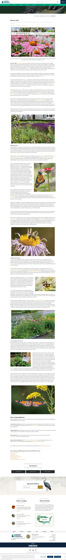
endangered (12, 197)
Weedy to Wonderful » (14, 457)
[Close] (64, 557)
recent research (13, 218)
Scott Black (42, 156)
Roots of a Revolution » (14, 452)
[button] (40, 487)
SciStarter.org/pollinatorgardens (30, 440)
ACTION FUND (44, 531)
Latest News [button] (54, 4)
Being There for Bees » (14, 455)
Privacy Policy (53, 535)
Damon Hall (41, 76)
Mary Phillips (39, 92)
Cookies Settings (43, 556)
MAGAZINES (29, 531)
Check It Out (19, 526)
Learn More (18, 518)
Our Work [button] (11, 4)
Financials (54, 539)
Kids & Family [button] (30, 4)
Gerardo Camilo (50, 83)
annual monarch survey (47, 157)
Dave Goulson (42, 218)
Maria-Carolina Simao (40, 100)
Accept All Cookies (57, 556)
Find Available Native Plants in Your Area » (17, 459)
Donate (63, 1)
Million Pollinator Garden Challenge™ (34, 271)
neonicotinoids (13, 436)
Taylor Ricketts (20, 182)
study (17, 100)
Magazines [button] (47, 4)
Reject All (50, 556)
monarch (28, 68)
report (11, 91)
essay (26, 79)
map (12, 290)
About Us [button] (24, 4)
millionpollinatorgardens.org (45, 445)
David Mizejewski (20, 63)
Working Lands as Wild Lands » (15, 456)
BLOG (37, 531)
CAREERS (52, 531)
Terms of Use (53, 534)
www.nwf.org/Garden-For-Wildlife (38, 441)
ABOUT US (14, 531)
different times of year (34, 425)
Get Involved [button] (18, 4)
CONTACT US (22, 531)
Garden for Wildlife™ (14, 93)
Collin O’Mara (26, 277)
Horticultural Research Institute (40, 300)
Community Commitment (52, 540)
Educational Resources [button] (39, 4)
